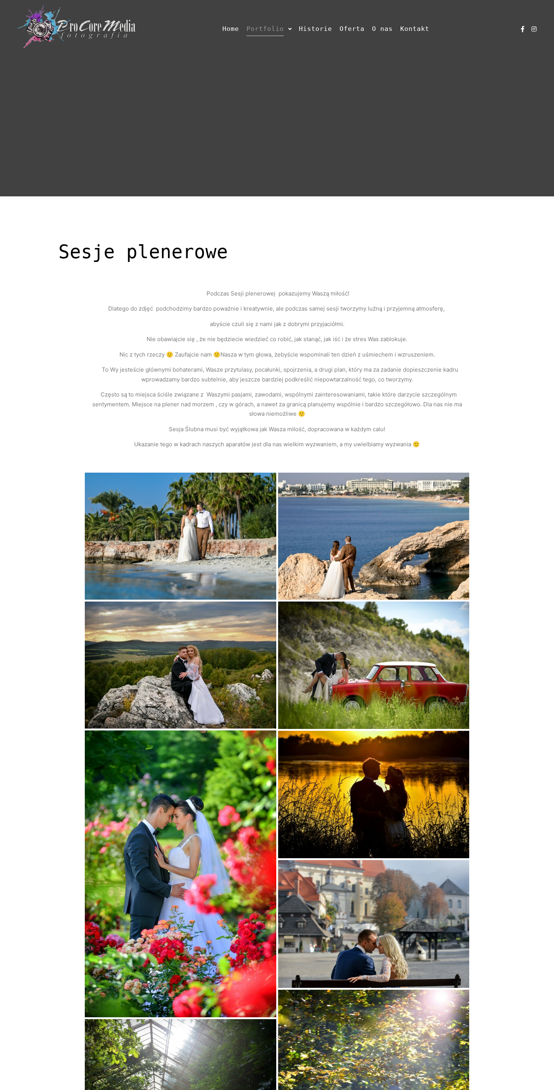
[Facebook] (523, 29)
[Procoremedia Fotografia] (77, 29)
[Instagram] (534, 29)
